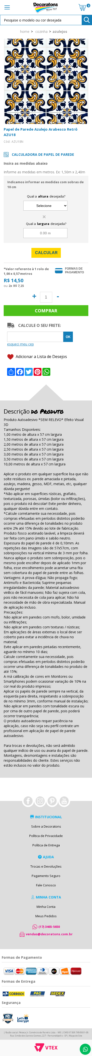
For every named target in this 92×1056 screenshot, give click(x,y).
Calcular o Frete (35, 337)
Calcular (46, 253)
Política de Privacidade (46, 836)
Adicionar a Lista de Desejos (41, 356)
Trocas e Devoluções (46, 866)
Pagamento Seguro (46, 876)
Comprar (46, 310)
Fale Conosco (46, 885)
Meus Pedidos (46, 916)
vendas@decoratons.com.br (49, 934)
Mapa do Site (75, 1035)
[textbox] (46, 20)
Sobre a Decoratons (46, 826)
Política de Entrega (46, 845)
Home (24, 31)
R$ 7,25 (18, 285)
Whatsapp (85, 1049)
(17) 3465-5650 (49, 926)
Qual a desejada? (46, 196)
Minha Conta (46, 906)
